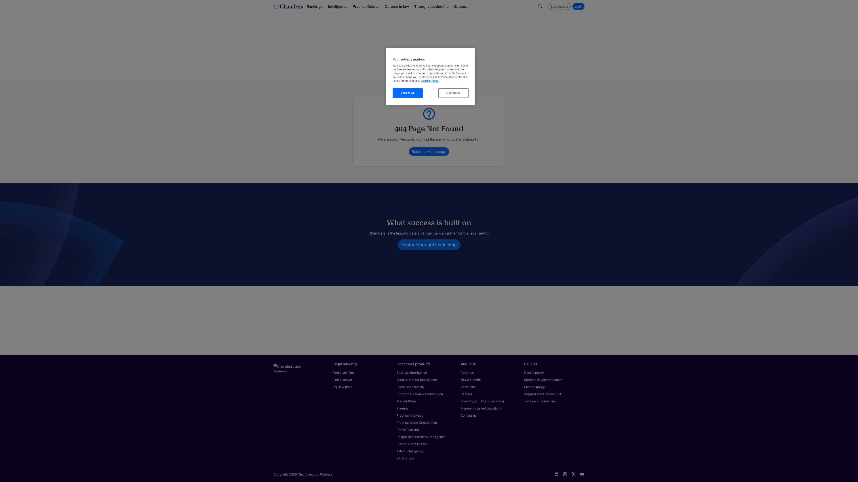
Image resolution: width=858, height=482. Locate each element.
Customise (453, 92)
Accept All (408, 92)
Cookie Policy (429, 80)
